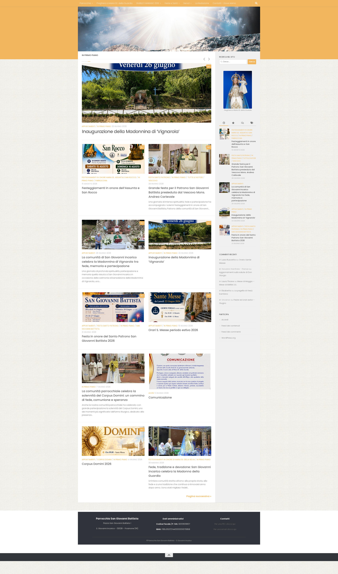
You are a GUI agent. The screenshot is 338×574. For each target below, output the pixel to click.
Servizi (186, 3)
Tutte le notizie (195, 177)
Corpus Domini (104, 459)
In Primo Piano (145, 126)
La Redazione (202, 3)
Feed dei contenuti (231, 325)
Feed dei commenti (231, 331)
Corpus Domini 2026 (96, 464)
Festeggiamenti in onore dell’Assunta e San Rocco (135, 131)
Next (209, 59)
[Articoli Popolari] (233, 123)
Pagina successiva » (198, 496)
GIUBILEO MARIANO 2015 (147, 3)
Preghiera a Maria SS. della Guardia (114, 3)
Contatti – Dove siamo (224, 3)
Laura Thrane (228, 281)
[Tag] (251, 123)
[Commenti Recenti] (242, 123)
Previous (204, 59)
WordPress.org (229, 337)
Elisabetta (226, 290)
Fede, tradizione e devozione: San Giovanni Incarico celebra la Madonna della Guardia (180, 471)
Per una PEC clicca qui (225, 524)
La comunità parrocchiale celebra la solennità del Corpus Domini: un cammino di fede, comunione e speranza (113, 395)
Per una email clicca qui (225, 529)
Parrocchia (85, 3)
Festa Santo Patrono (159, 177)
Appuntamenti (88, 253)
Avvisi (151, 393)
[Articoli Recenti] (223, 123)
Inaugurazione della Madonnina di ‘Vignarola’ (243, 216)
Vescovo (153, 180)
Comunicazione (160, 397)
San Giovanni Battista (241, 232)
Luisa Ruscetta (229, 259)
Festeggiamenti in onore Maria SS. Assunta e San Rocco (109, 126)
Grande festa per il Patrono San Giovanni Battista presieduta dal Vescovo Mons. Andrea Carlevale (179, 192)
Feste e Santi (171, 3)
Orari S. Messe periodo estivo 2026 (173, 330)
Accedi (225, 319)
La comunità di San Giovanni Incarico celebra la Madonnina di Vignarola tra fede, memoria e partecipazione (110, 261)
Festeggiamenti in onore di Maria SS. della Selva (172, 459)
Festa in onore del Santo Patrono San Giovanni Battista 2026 (244, 237)
